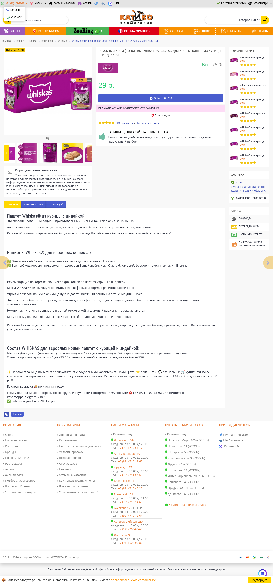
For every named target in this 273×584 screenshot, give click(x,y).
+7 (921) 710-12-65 (130, 461)
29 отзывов (124, 123)
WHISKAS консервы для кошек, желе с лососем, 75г (254, 127)
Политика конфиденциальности (81, 446)
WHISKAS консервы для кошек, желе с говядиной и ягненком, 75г (254, 57)
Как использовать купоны (77, 480)
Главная (6, 41)
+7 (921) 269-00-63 (130, 529)
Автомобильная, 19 (127, 454)
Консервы (47, 41)
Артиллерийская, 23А (128, 521)
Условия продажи (71, 452)
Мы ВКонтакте (233, 440)
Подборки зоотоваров (20, 480)
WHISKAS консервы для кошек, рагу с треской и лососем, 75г (254, 141)
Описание (12, 204)
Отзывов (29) (56, 204)
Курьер (240, 182)
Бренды (10, 452)
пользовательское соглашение (133, 580)
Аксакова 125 (123, 508)
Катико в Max (233, 446)
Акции (9, 469)
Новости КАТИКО (17, 458)
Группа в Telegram (236, 435)
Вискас (17, 414)
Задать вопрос (163, 98)
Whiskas (62, 41)
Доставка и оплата (72, 435)
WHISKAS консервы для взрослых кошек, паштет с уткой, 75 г (254, 155)
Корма (32, 41)
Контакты (11, 446)
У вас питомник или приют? (78, 492)
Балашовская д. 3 (126, 481)
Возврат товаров (70, 458)
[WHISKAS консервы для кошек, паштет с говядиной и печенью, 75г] (268, 262)
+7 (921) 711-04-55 (130, 475)
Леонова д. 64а (124, 440)
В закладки (162, 115)
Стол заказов (68, 463)
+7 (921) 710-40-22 (130, 488)
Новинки (65, 469)
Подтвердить (259, 580)
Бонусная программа (73, 486)
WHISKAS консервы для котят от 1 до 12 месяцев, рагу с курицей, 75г (254, 71)
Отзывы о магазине (72, 475)
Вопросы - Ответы (17, 486)
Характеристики (33, 204)
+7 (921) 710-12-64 (130, 515)
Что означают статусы (20, 492)
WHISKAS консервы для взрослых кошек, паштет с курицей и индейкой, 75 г (115, 41)
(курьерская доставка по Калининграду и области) (248, 188)
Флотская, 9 (122, 535)
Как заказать (68, 440)
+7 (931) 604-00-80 (130, 543)
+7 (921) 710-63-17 (130, 448)
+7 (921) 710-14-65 (130, 502)
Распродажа (13, 463)
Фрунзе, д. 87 (123, 467)
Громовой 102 (123, 494)
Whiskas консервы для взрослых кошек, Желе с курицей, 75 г (254, 85)
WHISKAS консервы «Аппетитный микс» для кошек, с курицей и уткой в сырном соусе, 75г (254, 113)
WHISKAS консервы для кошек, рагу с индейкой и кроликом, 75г (254, 99)
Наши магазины (16, 440)
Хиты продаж (14, 475)
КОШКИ (20, 41)
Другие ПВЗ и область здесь (188, 505)
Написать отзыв (147, 123)
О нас (9, 435)
